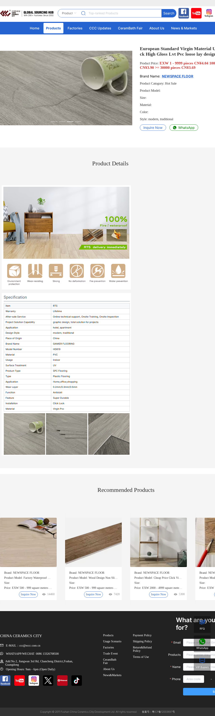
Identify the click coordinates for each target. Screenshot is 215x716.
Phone (176, 679)
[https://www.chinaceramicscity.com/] (27, 13)
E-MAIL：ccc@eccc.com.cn (22, 645)
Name (176, 667)
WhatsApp (186, 127)
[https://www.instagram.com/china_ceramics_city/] (208, 13)
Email (177, 642)
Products (174, 654)
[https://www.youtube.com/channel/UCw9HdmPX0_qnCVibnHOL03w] (195, 13)
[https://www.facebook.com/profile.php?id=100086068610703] (182, 13)
